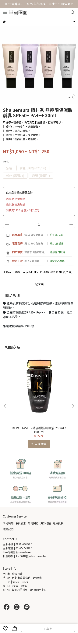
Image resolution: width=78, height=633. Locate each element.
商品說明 (39, 284)
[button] (73, 406)
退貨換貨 (58, 523)
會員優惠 (20, 523)
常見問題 (33, 523)
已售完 (48, 629)
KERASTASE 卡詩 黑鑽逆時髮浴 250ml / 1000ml (39, 430)
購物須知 (8, 523)
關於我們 (8, 529)
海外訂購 (45, 523)
